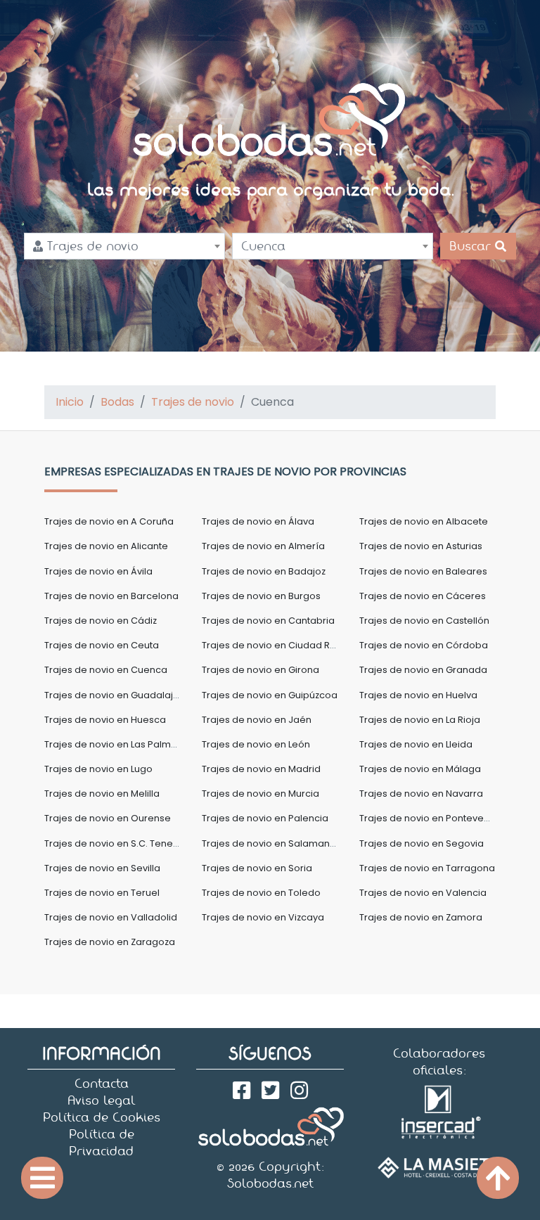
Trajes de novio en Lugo (98, 769)
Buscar (472, 246)
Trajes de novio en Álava (258, 521)
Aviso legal (102, 1100)
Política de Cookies (101, 1117)
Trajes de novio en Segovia (421, 843)
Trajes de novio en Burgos (261, 596)
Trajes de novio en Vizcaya (263, 917)
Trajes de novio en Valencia (423, 893)
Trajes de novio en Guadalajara (116, 695)
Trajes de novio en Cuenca (105, 670)
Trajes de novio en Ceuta (101, 645)
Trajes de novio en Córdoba (423, 645)
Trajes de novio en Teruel (102, 893)
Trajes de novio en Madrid (261, 769)
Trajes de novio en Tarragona (427, 868)
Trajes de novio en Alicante (106, 546)
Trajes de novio (192, 402)
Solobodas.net (270, 1183)
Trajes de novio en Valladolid (110, 917)
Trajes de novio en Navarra (421, 794)
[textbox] (124, 246)
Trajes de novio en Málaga (420, 769)
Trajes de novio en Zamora (420, 917)
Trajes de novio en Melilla (102, 794)
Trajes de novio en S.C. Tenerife (116, 843)
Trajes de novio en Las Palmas (113, 744)
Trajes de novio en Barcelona (111, 596)
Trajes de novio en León (256, 744)
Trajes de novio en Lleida (415, 744)
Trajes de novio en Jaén (256, 720)
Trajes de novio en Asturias (420, 546)
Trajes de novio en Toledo (261, 893)
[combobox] (124, 246)
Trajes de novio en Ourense (107, 818)
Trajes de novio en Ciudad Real (273, 645)
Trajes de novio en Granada (423, 670)
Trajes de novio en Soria (257, 868)
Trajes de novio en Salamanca (272, 843)
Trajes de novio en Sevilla (102, 868)
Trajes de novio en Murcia (260, 794)
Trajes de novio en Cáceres (422, 596)
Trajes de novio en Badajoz (264, 571)
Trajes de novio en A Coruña (109, 521)
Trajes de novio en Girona (260, 670)
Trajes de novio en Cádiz (100, 621)
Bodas (117, 402)
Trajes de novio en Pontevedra (429, 818)
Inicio (70, 402)
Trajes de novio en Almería (263, 546)
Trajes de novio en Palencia (265, 818)
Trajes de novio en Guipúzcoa (270, 695)
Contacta (102, 1083)
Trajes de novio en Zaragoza (109, 942)
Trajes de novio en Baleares (423, 571)
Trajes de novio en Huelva (418, 695)
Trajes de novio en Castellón (424, 621)
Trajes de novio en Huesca (105, 720)
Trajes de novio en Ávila (98, 571)
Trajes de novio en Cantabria (268, 621)
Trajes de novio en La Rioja (419, 720)
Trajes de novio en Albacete (423, 521)
